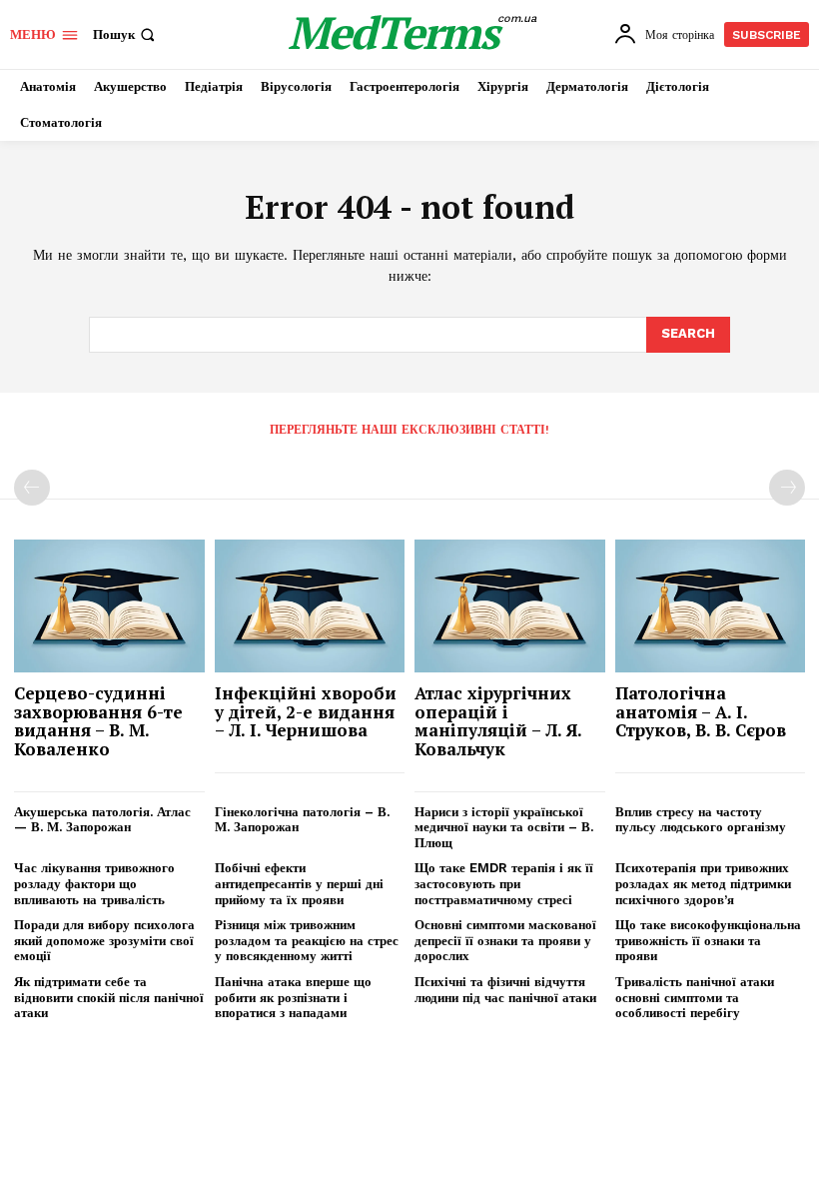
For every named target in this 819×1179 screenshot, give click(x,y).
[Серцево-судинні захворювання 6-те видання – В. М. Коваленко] (109, 606)
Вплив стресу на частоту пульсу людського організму (700, 819)
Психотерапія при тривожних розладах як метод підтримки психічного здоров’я (703, 883)
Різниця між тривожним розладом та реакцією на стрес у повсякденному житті (307, 940)
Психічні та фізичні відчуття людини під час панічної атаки (505, 989)
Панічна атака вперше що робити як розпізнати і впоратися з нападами (293, 997)
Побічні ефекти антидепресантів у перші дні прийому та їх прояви (299, 883)
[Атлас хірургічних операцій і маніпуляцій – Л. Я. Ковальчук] (509, 606)
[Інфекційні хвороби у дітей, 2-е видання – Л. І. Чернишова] (310, 606)
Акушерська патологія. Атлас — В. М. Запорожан (102, 819)
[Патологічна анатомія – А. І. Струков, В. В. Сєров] (710, 606)
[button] (126, 34)
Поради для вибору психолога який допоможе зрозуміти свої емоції (104, 940)
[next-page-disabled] (787, 488)
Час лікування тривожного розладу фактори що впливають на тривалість (94, 883)
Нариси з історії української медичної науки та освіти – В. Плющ (503, 827)
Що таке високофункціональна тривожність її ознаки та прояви (708, 940)
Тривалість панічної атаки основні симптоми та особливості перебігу (694, 997)
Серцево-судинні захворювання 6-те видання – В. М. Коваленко (98, 720)
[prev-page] (32, 488)
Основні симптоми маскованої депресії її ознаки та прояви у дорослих (505, 940)
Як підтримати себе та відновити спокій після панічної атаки (109, 997)
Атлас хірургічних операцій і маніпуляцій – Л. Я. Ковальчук (498, 720)
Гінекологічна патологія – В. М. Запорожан (302, 819)
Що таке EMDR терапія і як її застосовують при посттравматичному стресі (503, 883)
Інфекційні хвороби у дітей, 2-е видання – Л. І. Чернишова (306, 711)
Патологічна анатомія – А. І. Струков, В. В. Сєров (700, 711)
